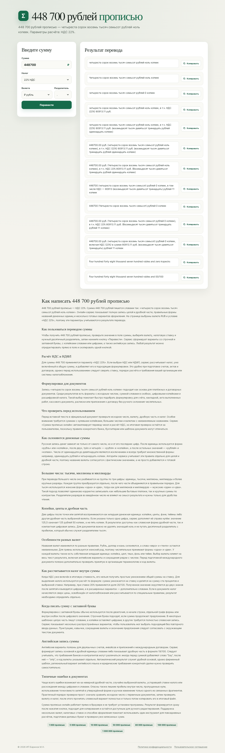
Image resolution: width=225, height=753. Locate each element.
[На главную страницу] (23, 16)
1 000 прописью (57, 725)
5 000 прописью (78, 725)
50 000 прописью (121, 725)
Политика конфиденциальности (155, 747)
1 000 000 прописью (112, 731)
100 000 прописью (167, 725)
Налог (25, 73)
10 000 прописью (99, 725)
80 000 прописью (144, 725)
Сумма (25, 58)
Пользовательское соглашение (190, 747)
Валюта (26, 88)
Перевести (47, 105)
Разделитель (61, 88)
